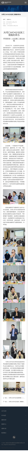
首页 (4, 19)
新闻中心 (9, 19)
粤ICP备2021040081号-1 (8, 448)
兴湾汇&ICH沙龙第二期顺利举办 (17, 401)
